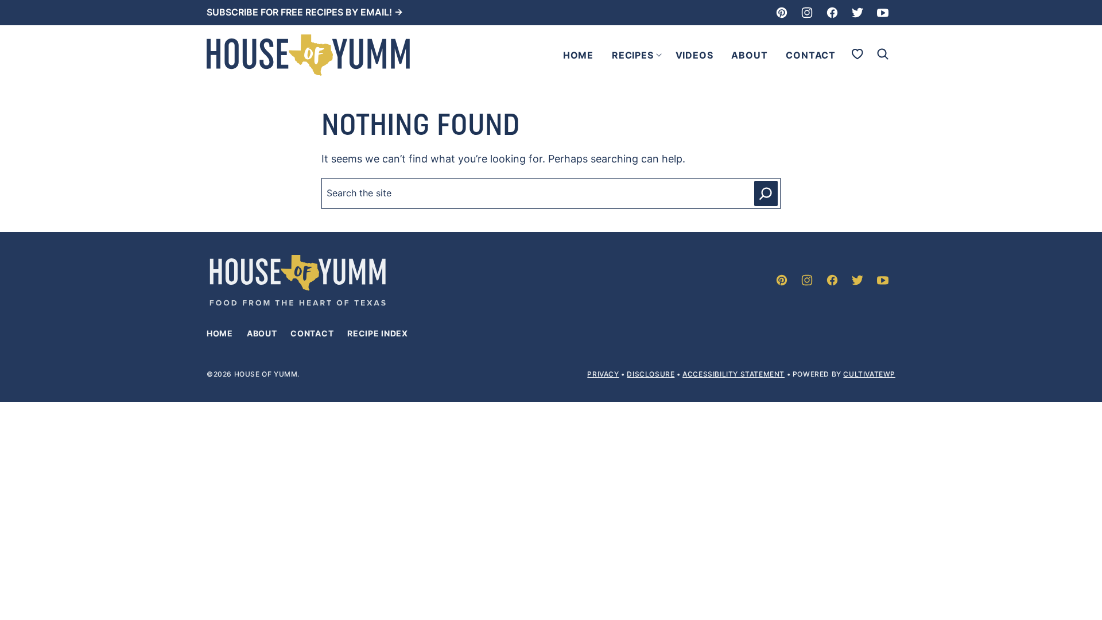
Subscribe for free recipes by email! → (305, 12)
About (749, 55)
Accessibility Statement (733, 374)
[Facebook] (832, 12)
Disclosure (650, 374)
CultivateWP (869, 374)
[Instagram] (807, 12)
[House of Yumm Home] (308, 55)
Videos (694, 55)
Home (578, 55)
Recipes (633, 55)
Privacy (603, 374)
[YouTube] (882, 12)
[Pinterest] (781, 12)
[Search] (882, 54)
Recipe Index (377, 333)
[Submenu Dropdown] (658, 55)
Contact (811, 55)
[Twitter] (857, 12)
